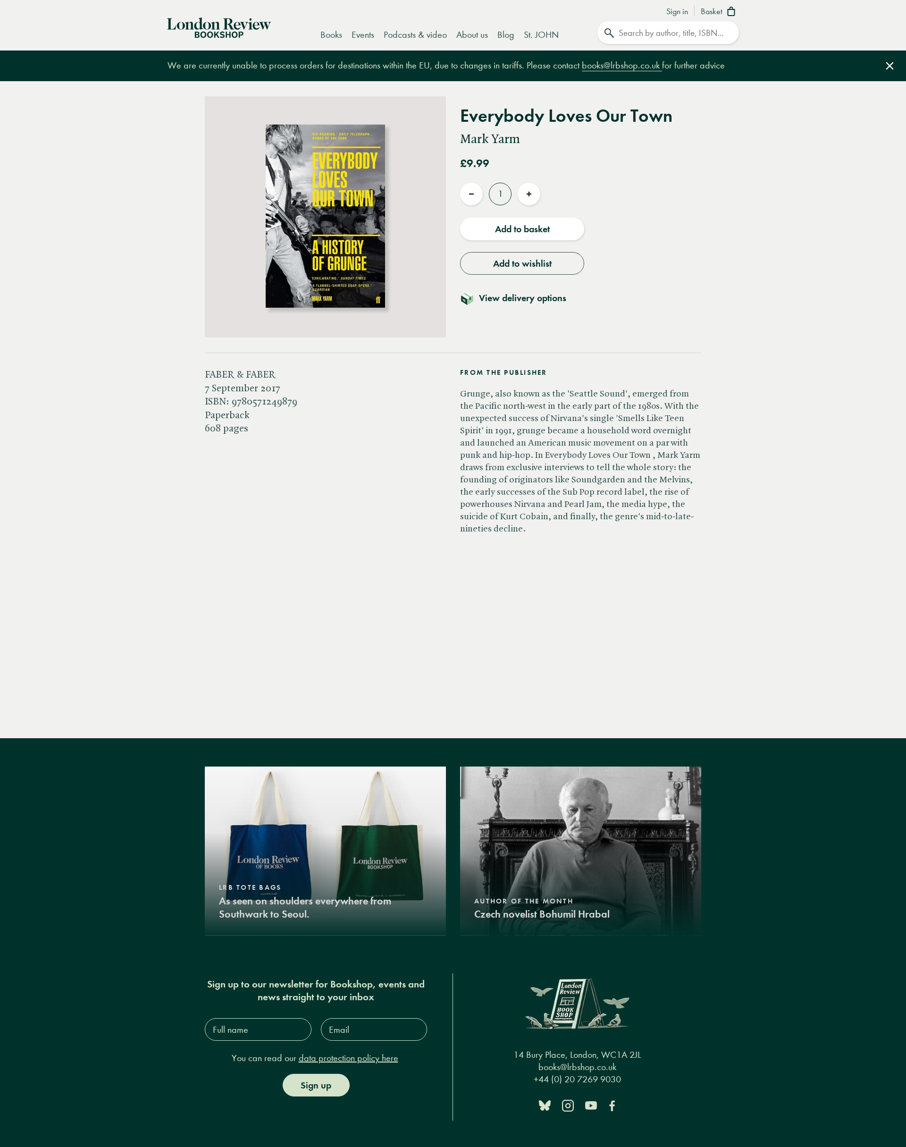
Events (363, 34)
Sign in (677, 12)
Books (331, 34)
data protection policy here (348, 1058)
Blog (505, 34)
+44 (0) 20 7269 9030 (577, 1079)
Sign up (316, 1085)
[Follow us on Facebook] (612, 1105)
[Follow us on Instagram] (568, 1105)
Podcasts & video (415, 34)
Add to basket (522, 229)
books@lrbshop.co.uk (622, 65)
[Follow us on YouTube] (591, 1105)
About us (472, 34)
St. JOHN (541, 34)
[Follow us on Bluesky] (545, 1105)
